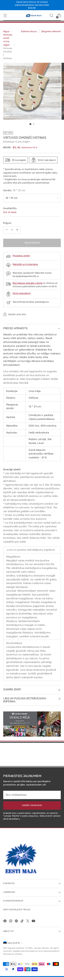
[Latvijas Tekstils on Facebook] (5, 921)
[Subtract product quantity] (6, 230)
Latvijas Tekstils (41, 948)
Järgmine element (51, 31)
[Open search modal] (51, 15)
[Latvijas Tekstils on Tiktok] (22, 921)
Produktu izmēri (21, 255)
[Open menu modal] (5, 15)
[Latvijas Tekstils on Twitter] (28, 921)
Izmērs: (14, 190)
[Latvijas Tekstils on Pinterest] (17, 921)
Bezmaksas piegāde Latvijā (28, 283)
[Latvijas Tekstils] (32, 15)
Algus (6, 31)
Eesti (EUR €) (13, 943)
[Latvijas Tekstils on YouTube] (34, 921)
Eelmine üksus (29, 31)
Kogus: (7, 222)
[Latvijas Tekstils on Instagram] (11, 921)
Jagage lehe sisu (17, 314)
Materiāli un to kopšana (25, 264)
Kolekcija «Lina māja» (16, 141)
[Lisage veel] (17, 230)
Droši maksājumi (22, 293)
